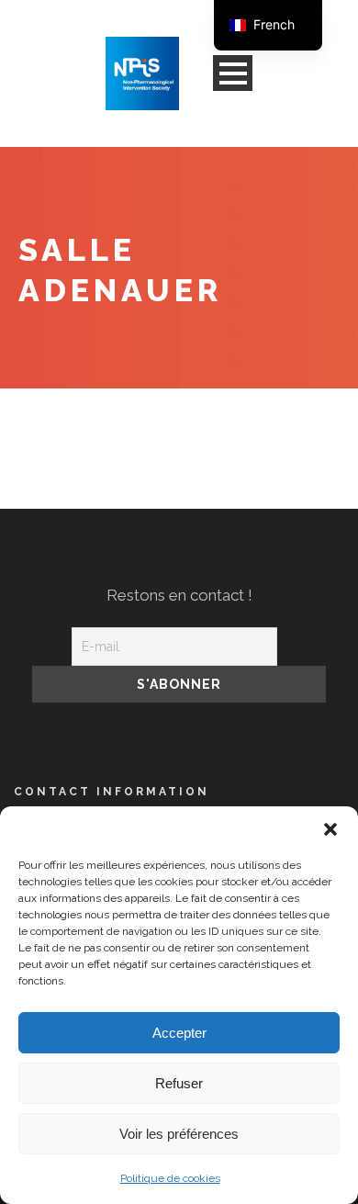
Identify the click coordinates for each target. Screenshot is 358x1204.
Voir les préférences (179, 1134)
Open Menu (232, 73)
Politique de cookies (170, 1178)
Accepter (179, 1033)
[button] (330, 829)
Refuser (179, 1083)
